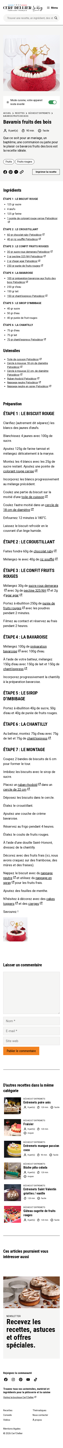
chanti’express (13, 669)
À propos (37, 1420)
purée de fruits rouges (23, 265)
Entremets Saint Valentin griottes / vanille (39, 1191)
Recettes (7, 1410)
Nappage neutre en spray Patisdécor (27, 386)
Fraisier (28, 1124)
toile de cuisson (32, 497)
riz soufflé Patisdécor (22, 239)
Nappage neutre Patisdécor (22, 382)
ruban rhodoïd (27, 785)
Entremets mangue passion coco (41, 1148)
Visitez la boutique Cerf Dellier (18, 1397)
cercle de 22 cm (14, 789)
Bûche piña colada (35, 1167)
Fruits (8, 161)
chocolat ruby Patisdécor (24, 234)
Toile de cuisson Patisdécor (23, 359)
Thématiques (39, 1410)
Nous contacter (40, 1415)
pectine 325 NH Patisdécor (25, 256)
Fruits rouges (24, 161)
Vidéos (6, 1420)
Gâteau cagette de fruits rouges (39, 1213)
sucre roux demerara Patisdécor (28, 251)
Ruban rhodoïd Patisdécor (22, 378)
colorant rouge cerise (18, 471)
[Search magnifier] (56, 18)
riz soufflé (47, 559)
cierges (33, 904)
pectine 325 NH (35, 590)
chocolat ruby (43, 551)
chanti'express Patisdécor (26, 296)
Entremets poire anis (37, 1102)
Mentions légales (12, 1428)
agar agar (12, 595)
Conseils (7, 1415)
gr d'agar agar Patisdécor (22, 261)
